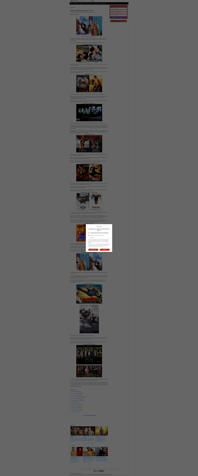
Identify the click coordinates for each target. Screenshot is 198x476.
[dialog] (99, 238)
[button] (99, 237)
